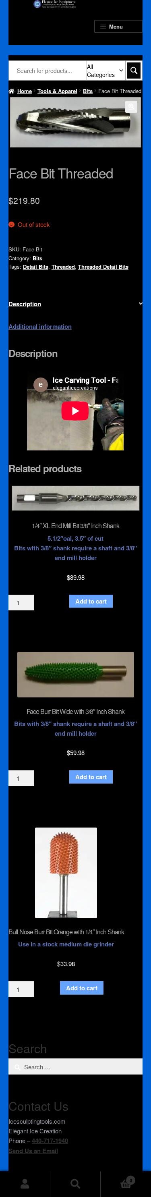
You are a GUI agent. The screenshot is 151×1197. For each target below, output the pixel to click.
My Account (25, 1184)
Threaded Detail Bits (103, 266)
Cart (116, 1177)
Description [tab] (24, 303)
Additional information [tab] (40, 326)
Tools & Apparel (57, 91)
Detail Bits (35, 266)
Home (24, 91)
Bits (88, 91)
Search (75, 1184)
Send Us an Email (33, 1150)
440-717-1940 (50, 1140)
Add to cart (91, 601)
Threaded (63, 266)
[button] (131, 107)
